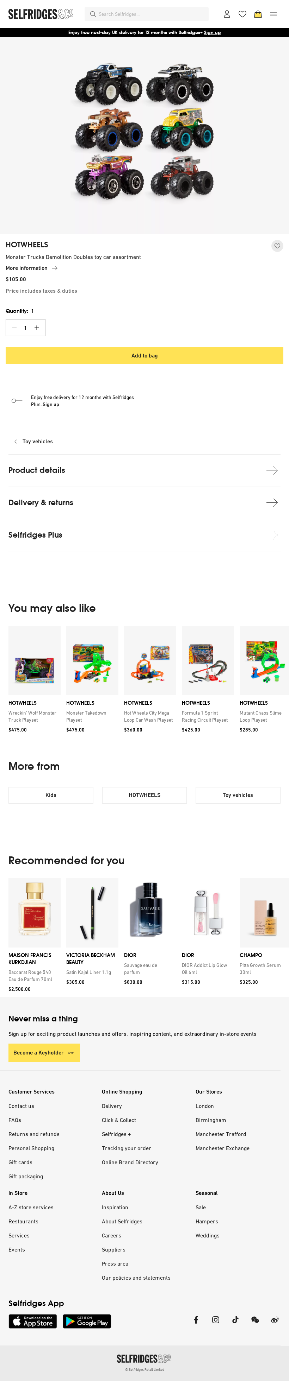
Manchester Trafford (221, 1134)
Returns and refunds (34, 1134)
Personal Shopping (31, 1148)
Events (16, 1249)
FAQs (14, 1120)
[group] (144, 681)
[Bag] (258, 14)
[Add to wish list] (277, 246)
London (205, 1106)
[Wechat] (255, 1324)
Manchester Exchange (223, 1148)
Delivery (112, 1106)
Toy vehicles (38, 441)
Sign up (212, 33)
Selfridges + (116, 1134)
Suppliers (113, 1249)
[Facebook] (196, 1324)
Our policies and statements (136, 1277)
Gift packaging (25, 1176)
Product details (36, 470)
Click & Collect (119, 1120)
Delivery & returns (40, 503)
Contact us (21, 1106)
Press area (115, 1263)
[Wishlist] (242, 14)
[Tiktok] (235, 1324)
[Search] (93, 14)
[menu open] (273, 14)
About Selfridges (122, 1221)
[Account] (227, 14)
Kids (50, 795)
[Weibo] (275, 1324)
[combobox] (152, 14)
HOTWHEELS (27, 245)
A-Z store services (31, 1207)
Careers (111, 1235)
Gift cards (20, 1162)
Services (19, 1235)
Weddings (208, 1235)
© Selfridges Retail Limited (144, 1370)
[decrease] (14, 327)
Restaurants (23, 1221)
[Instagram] (215, 1324)
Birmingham (211, 1120)
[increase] (36, 327)
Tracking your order (126, 1148)
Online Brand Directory (130, 1162)
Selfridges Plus (35, 535)
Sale (201, 1207)
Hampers (207, 1221)
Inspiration (115, 1207)
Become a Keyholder (38, 1052)
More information (27, 268)
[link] (33, 716)
